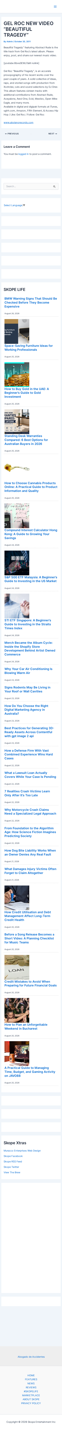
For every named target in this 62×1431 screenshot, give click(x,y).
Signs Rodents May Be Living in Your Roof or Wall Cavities (27, 689)
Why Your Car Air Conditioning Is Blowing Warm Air (28, 671)
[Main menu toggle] (55, 6)
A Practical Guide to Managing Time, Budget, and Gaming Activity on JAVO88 (29, 1071)
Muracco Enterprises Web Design (22, 1150)
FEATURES (31, 1379)
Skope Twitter (11, 1167)
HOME (31, 1375)
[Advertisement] (31, 1237)
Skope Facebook (13, 1156)
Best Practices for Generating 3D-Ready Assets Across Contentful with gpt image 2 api (29, 732)
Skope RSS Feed (13, 1161)
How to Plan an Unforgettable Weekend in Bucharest (25, 1026)
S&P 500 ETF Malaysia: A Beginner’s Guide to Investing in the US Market (30, 579)
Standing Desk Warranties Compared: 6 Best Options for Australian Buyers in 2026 (26, 439)
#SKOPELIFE (31, 1391)
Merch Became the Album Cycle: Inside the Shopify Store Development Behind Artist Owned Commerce (29, 648)
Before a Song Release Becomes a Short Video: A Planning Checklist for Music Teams (29, 938)
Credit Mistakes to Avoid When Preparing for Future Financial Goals (30, 983)
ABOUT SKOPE (31, 1399)
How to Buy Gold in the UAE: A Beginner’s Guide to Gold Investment (26, 392)
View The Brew (12, 1172)
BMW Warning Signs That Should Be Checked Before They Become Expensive (30, 302)
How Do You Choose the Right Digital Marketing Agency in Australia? (26, 709)
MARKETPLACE (31, 1395)
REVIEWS (31, 1387)
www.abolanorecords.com (18, 122)
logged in (23, 154)
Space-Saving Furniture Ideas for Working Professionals (28, 347)
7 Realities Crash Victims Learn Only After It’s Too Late (27, 793)
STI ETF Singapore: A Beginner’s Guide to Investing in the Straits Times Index (27, 624)
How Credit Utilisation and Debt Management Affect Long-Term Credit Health (27, 916)
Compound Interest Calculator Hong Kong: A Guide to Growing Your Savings (30, 534)
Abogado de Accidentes (31, 1356)
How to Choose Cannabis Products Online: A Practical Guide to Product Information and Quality (30, 487)
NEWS (31, 1383)
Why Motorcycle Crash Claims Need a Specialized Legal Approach (30, 811)
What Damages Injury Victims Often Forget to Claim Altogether (30, 871)
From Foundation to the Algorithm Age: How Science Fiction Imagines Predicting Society (30, 832)
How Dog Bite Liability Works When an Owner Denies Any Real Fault (30, 852)
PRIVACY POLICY (31, 1403)
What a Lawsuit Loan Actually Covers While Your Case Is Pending (30, 774)
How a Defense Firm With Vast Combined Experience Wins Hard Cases (28, 754)
